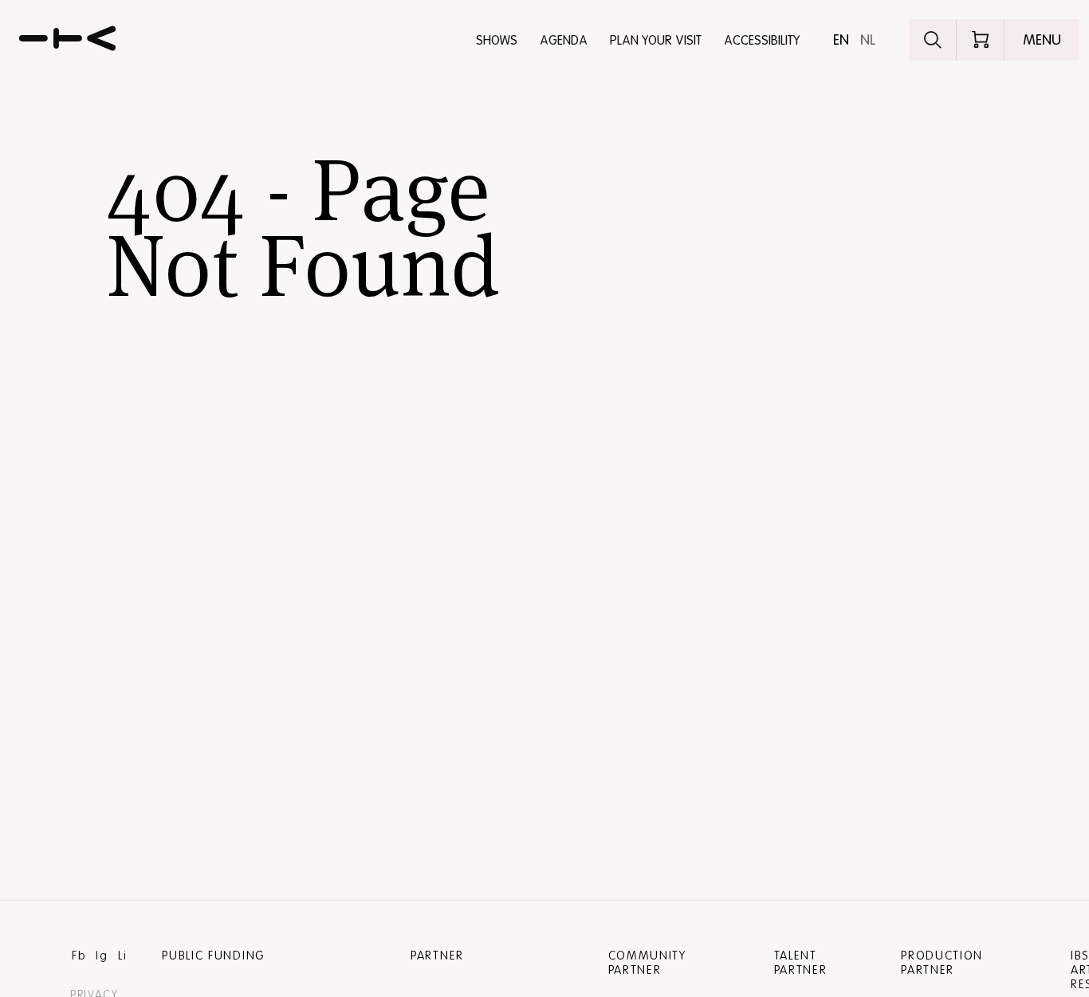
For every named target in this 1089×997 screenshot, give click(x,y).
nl (867, 40)
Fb (79, 955)
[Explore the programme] (933, 40)
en (841, 40)
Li (122, 955)
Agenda (564, 41)
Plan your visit (656, 41)
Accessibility (762, 41)
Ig (102, 955)
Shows (496, 41)
